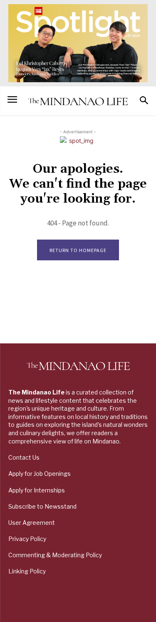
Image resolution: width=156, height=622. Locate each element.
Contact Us (24, 457)
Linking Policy (27, 571)
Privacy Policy (27, 538)
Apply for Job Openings (39, 473)
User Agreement (31, 522)
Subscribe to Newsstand (42, 506)
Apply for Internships (36, 490)
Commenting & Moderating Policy (55, 554)
